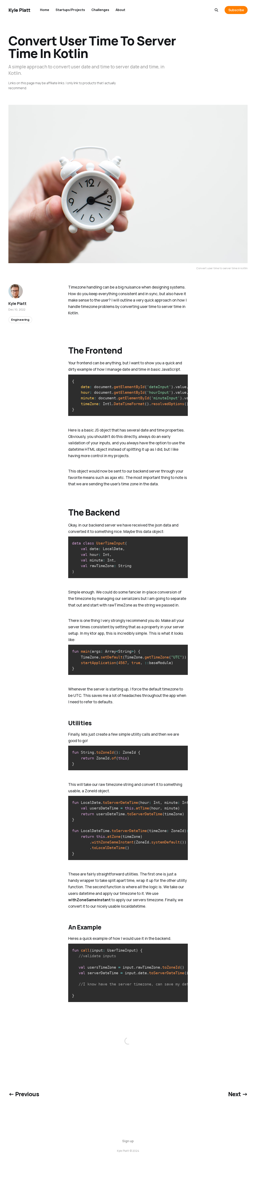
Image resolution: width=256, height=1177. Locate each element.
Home (44, 10)
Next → (238, 1094)
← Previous (23, 1094)
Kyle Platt (19, 10)
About (120, 10)
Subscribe (236, 10)
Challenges (100, 10)
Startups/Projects (70, 10)
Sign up (128, 1141)
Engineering (20, 320)
